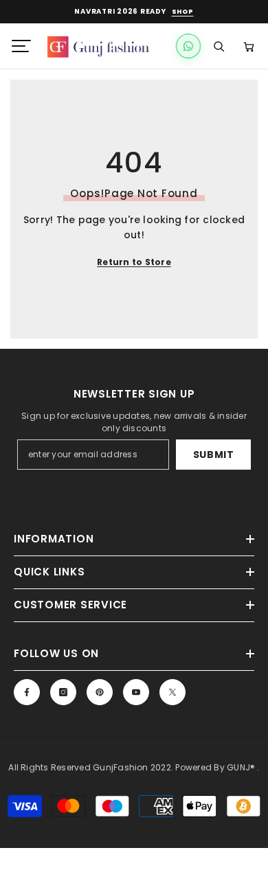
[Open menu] (21, 46)
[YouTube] (136, 692)
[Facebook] (27, 692)
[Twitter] (172, 692)
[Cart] (249, 46)
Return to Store (134, 262)
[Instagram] (63, 692)
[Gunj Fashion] (104, 46)
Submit (213, 454)
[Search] (218, 46)
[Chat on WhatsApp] (188, 46)
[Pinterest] (100, 692)
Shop (183, 12)
